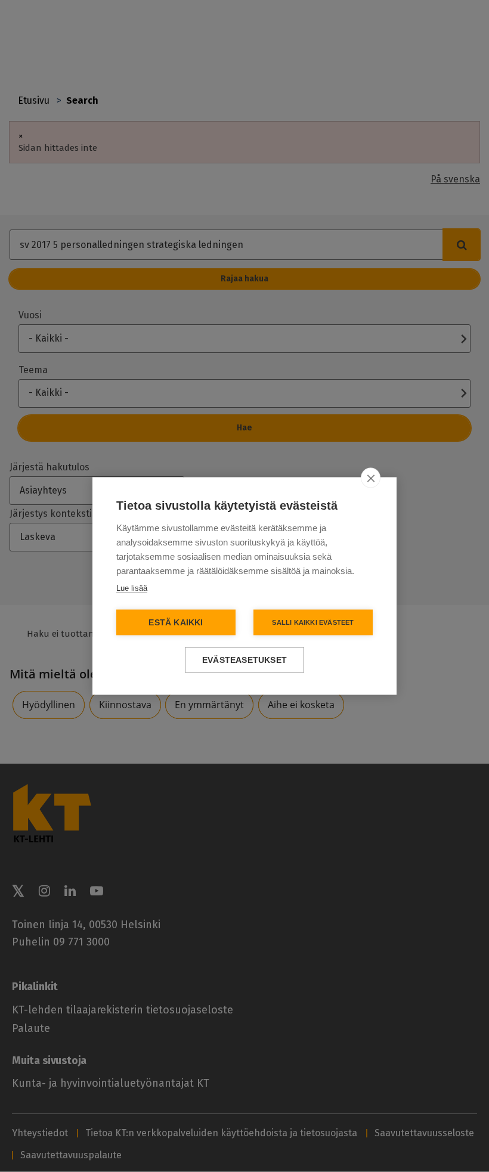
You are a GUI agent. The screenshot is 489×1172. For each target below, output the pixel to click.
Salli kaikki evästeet (313, 622)
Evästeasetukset (244, 660)
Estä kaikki (175, 622)
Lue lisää (131, 588)
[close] (370, 478)
